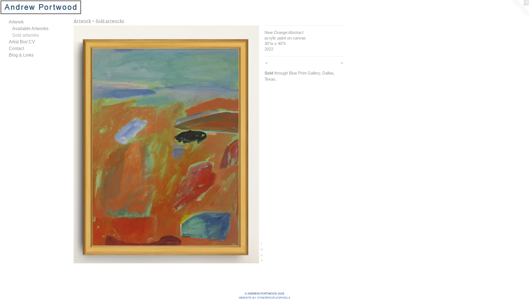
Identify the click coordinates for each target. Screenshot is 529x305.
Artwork (16, 22)
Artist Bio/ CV (22, 41)
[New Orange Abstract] (166, 144)
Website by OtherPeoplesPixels (264, 297)
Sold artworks (25, 35)
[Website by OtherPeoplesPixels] (518, 11)
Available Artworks (30, 28)
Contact (16, 48)
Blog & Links (21, 55)
